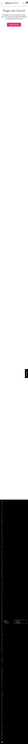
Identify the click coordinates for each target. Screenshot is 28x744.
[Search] (23, 3)
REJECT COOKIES (6, 621)
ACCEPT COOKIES (17, 621)
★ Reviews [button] (26, 373)
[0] (26, 3)
